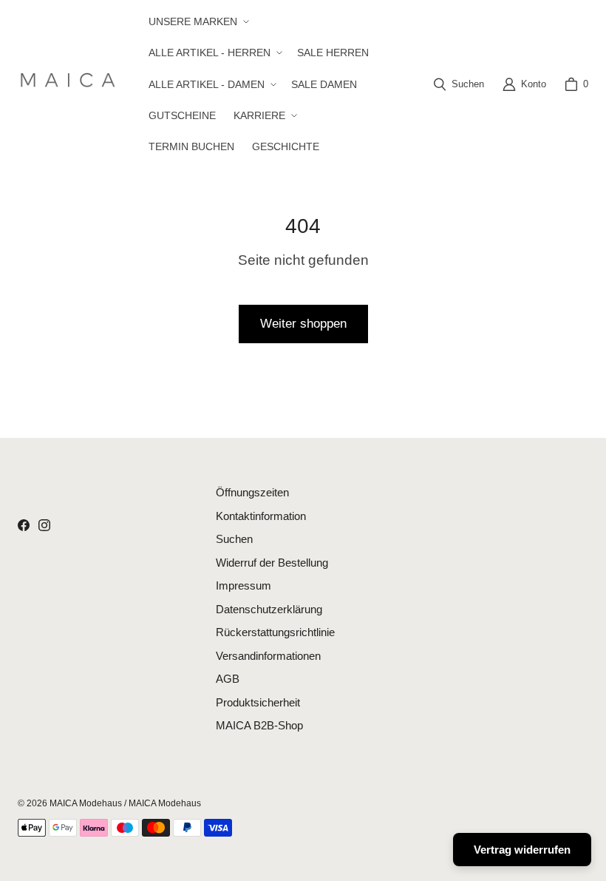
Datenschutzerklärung (269, 609)
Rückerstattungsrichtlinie (275, 632)
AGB (227, 678)
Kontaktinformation (261, 516)
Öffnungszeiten (252, 492)
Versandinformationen (268, 655)
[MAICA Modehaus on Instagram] (44, 525)
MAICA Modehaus (86, 803)
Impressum (243, 585)
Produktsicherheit (258, 702)
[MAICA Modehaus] (71, 84)
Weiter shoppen (303, 324)
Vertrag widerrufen (522, 849)
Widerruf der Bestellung (272, 562)
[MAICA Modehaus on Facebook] (23, 525)
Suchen (234, 539)
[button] (197, 21)
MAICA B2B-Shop (259, 725)
